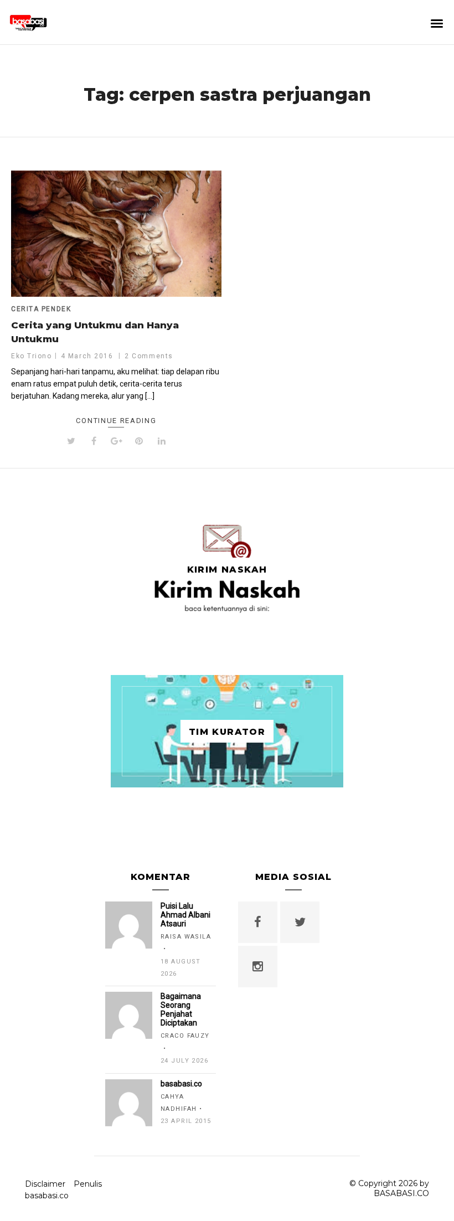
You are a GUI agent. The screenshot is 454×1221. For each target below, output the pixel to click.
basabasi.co (47, 1196)
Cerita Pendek (41, 309)
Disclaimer (45, 1184)
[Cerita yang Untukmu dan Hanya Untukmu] (116, 234)
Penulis (88, 1184)
